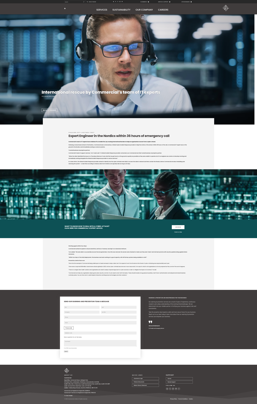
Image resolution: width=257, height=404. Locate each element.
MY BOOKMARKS (186, 1)
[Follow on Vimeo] (122, 1)
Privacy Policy (173, 399)
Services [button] (101, 10)
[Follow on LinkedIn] (113, 1)
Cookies (191, 399)
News (53, 96)
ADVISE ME (178, 227)
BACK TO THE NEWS (49, 110)
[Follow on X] (115, 1)
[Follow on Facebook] (118, 1)
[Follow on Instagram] (120, 1)
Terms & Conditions (183, 399)
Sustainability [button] (121, 10)
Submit (66, 351)
